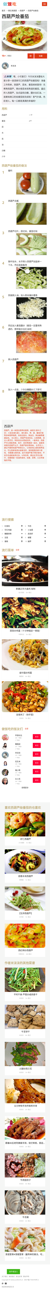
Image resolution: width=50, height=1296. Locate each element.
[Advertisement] (25, 489)
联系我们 (12, 1276)
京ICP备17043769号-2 (31, 1280)
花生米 (17, 761)
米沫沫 (17, 753)
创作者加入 (13, 1271)
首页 (3, 10)
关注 (36, 736)
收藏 (40, 56)
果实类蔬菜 (12, 10)
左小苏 (17, 779)
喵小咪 (17, 770)
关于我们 (5, 1276)
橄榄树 (17, 744)
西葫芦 (22, 10)
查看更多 (25, 787)
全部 (17, 550)
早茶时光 (18, 735)
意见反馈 (19, 1276)
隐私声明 (26, 1276)
